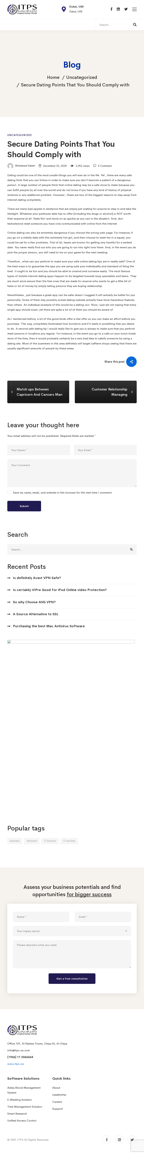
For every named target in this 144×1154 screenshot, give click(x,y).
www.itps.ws (15, 1064)
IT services (69, 840)
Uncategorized (81, 77)
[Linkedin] (118, 9)
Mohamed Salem (24, 166)
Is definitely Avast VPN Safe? (37, 578)
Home (53, 77)
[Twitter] (126, 9)
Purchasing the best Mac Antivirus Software (49, 626)
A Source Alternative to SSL (35, 614)
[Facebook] (111, 9)
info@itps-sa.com (18, 1050)
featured (32, 840)
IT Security (50, 840)
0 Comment (105, 166)
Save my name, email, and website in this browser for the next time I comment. (62, 492)
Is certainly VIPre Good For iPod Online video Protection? (60, 590)
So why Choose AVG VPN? (34, 602)
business (15, 840)
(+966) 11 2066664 (20, 1057)
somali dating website (71, 300)
